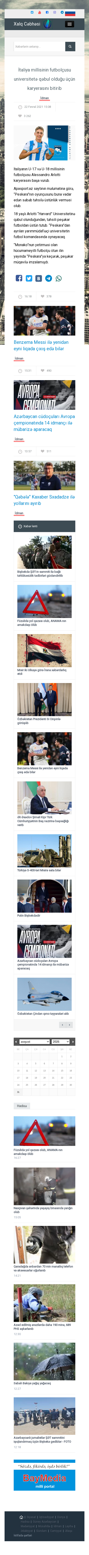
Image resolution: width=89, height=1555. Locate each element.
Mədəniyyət (28, 1526)
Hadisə (25, 1521)
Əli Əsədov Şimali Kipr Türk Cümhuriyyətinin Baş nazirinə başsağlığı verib (43, 821)
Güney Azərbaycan (44, 1521)
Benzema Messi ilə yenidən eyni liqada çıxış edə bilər (41, 345)
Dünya (61, 1517)
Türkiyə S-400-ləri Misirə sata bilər (39, 870)
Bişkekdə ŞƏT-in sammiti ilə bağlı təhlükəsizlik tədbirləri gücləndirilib (40, 573)
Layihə (69, 1526)
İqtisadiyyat (46, 1517)
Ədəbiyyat (27, 1530)
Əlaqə (68, 1530)
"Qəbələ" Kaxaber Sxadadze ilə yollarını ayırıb (44, 500)
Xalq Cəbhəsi (27, 24)
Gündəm (41, 1530)
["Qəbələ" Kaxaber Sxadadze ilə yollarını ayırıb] (44, 477)
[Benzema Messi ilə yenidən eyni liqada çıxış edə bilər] (44, 322)
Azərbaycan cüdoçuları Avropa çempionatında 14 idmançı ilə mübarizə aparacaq (44, 423)
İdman (44, 98)
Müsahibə (44, 1526)
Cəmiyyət (56, 1530)
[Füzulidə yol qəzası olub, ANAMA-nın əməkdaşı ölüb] (44, 1131)
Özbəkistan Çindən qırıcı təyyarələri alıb (43, 1013)
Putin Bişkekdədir (28, 915)
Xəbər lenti (30, 526)
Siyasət (31, 1517)
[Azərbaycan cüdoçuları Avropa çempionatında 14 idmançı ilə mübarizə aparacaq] (44, 396)
